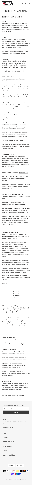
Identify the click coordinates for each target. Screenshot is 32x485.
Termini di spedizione (9, 455)
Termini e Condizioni (8, 442)
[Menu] (29, 3)
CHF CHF (19, 465)
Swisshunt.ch (13, 479)
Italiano (11, 465)
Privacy (5, 450)
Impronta (5, 437)
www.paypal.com (23, 172)
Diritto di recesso (7, 446)
